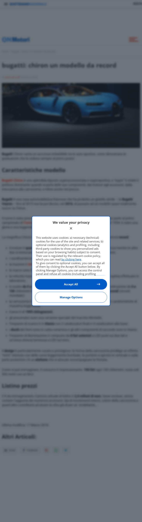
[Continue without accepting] (71, 228)
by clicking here (71, 259)
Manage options (71, 297)
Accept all (71, 284)
